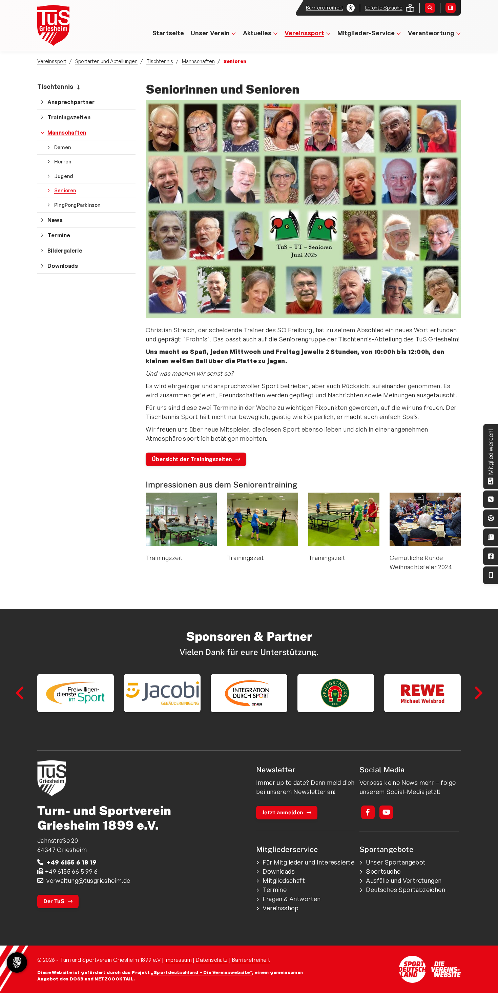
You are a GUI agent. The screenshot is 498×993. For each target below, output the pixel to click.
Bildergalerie (65, 250)
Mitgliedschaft (284, 880)
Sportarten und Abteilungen (106, 61)
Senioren (65, 190)
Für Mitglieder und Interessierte (308, 862)
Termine (58, 235)
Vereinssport (304, 33)
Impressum (178, 959)
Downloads (62, 265)
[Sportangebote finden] (491, 518)
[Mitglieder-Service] (491, 499)
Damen (62, 147)
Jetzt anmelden (282, 812)
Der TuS (53, 901)
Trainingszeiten (68, 117)
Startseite (168, 33)
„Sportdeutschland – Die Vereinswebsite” (201, 972)
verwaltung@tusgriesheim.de (88, 880)
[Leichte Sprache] (410, 8)
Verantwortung (431, 33)
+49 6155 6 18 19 (71, 862)
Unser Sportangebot (396, 862)
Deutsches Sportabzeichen (405, 889)
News (55, 220)
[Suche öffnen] (430, 8)
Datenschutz (212, 959)
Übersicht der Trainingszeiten (192, 459)
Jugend (63, 176)
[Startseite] (70, 25)
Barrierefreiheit (251, 959)
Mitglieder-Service (366, 33)
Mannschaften (198, 61)
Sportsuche (383, 871)
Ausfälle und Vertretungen (403, 880)
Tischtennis (159, 61)
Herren (62, 161)
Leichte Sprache (383, 7)
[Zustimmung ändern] (17, 962)
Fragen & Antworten (291, 898)
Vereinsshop (280, 908)
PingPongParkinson (77, 205)
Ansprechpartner (71, 102)
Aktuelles (257, 33)
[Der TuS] (140, 778)
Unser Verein (210, 33)
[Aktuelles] (491, 537)
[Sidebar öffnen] (450, 8)
